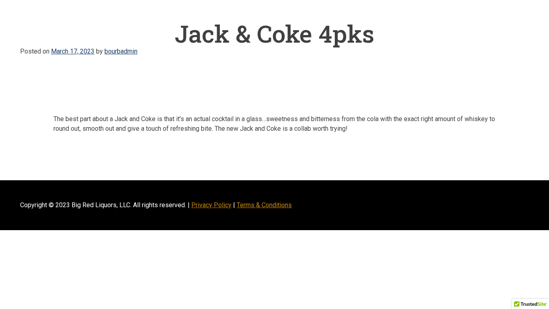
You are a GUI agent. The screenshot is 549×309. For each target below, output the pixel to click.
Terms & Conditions (264, 205)
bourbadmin (120, 51)
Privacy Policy (211, 205)
